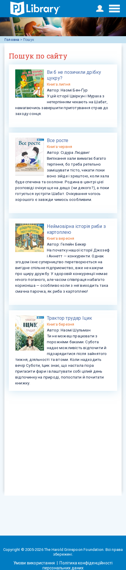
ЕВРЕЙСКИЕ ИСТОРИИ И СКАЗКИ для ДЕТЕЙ (35, 8)
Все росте (58, 140)
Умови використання (34, 563)
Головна (11, 40)
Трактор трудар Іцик (69, 318)
